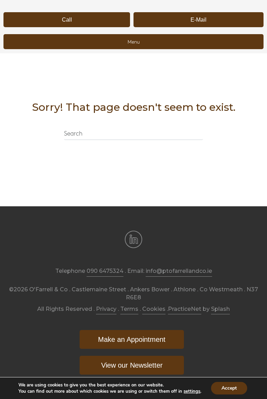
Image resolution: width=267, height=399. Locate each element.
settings (192, 391)
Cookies (153, 309)
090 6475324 (105, 271)
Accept (229, 388)
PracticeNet (184, 309)
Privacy (106, 309)
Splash (220, 309)
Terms (129, 309)
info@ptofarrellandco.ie (179, 271)
